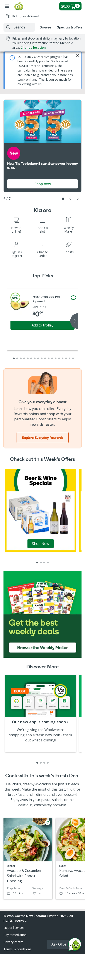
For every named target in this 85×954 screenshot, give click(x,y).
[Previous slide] (70, 198)
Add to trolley (42, 325)
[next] (74, 321)
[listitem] (37, 562)
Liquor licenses (13, 928)
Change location (33, 47)
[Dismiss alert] (77, 55)
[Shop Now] (40, 510)
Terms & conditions (17, 949)
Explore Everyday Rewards (42, 437)
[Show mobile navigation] (7, 6)
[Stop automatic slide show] (63, 198)
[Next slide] (78, 198)
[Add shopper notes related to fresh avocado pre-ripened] (73, 297)
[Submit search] (8, 27)
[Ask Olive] (74, 945)
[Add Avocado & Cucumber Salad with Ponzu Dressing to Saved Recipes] (47, 822)
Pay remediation (15, 935)
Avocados (43, 784)
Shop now (42, 183)
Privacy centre (13, 942)
